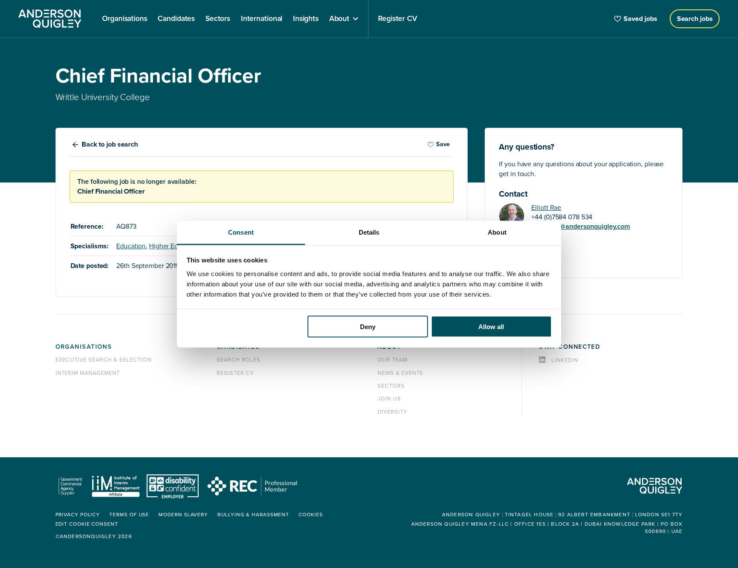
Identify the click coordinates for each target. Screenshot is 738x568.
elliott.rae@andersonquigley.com (580, 226)
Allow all (491, 326)
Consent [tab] (241, 231)
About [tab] (497, 231)
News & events (400, 373)
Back (110, 144)
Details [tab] (369, 231)
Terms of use (129, 515)
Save (443, 144)
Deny (367, 326)
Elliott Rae (546, 207)
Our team (392, 359)
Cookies (310, 515)
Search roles (239, 359)
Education (131, 246)
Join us (389, 398)
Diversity (392, 412)
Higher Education (174, 246)
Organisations (84, 346)
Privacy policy (78, 515)
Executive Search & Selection (104, 359)
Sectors (391, 386)
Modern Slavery (183, 515)
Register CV (235, 373)
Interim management (88, 373)
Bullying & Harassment (253, 515)
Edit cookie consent (87, 524)
